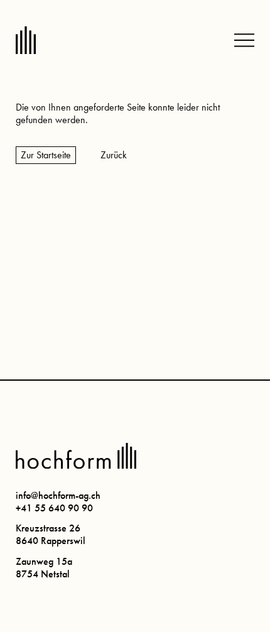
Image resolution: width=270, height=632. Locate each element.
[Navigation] (244, 40)
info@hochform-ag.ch (58, 495)
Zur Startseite (46, 155)
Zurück (113, 155)
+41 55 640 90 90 (54, 508)
